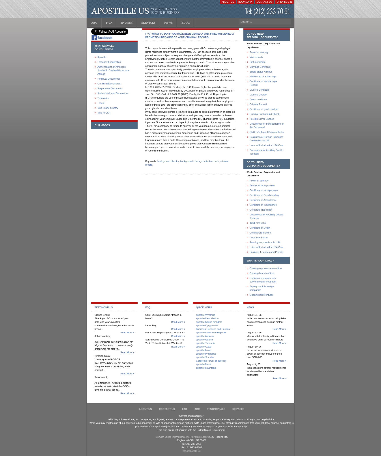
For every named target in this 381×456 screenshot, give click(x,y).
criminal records (210, 161)
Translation (103, 98)
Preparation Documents (110, 88)
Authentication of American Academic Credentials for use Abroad (113, 70)
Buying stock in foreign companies (262, 288)
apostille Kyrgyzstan (207, 325)
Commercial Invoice (260, 232)
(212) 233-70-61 (268, 12)
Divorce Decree (258, 94)
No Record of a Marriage (263, 76)
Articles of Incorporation (262, 185)
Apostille (101, 57)
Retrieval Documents (108, 78)
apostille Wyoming (205, 315)
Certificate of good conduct (264, 109)
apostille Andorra (205, 336)
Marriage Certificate (260, 66)
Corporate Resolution (261, 209)
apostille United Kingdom (209, 322)
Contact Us (264, 1)
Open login (284, 1)
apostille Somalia (205, 357)
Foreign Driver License (262, 119)
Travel (100, 103)
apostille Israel (203, 350)
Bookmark (245, 1)
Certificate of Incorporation (264, 190)
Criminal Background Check (265, 114)
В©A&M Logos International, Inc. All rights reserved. (183, 436)
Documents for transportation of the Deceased (267, 125)
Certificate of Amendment (263, 200)
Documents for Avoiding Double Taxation (266, 152)
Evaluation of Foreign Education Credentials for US (266, 139)
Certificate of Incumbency (263, 205)
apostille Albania (204, 339)
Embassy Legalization (109, 62)
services (238, 409)
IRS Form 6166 (258, 223)
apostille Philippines (206, 353)
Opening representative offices (266, 268)
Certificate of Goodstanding (264, 195)
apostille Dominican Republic (211, 332)
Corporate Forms (259, 237)
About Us (228, 1)
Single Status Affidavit (261, 71)
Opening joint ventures (262, 294)
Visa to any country (107, 108)
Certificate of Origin (260, 227)
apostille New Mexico (207, 318)
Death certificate (258, 99)
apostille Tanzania (205, 343)
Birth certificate (257, 62)
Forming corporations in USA (265, 242)
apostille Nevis (203, 364)
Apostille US (136, 11)
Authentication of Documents (112, 93)
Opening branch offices (262, 273)
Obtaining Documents (109, 83)
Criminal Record (258, 104)
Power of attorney (259, 52)
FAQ (147, 33)
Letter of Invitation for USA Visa (266, 145)
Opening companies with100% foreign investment (263, 280)
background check (190, 161)
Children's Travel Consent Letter (267, 132)
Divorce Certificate (259, 89)
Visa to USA (103, 112)
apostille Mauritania (206, 367)
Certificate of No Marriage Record (263, 83)
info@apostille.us (192, 451)
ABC (197, 409)
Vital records (256, 57)
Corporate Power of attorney (211, 360)
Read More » (127, 332)
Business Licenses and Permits (266, 252)
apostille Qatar (203, 346)
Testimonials (216, 409)
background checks (168, 161)
